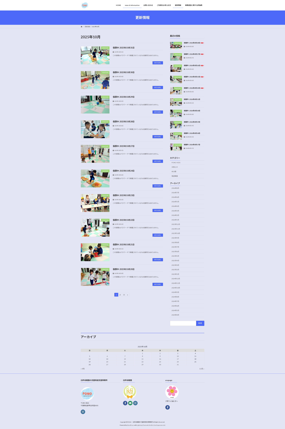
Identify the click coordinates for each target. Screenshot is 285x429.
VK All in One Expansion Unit (156, 425)
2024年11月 (176, 283)
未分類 (174, 171)
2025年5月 (175, 256)
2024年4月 (175, 315)
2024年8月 (175, 297)
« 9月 (83, 369)
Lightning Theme (142, 425)
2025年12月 (176, 224)
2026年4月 (175, 206)
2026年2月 (175, 215)
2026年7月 (175, 193)
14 (125, 359)
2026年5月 (175, 202)
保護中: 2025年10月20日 (123, 269)
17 (178, 359)
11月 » (201, 369)
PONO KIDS (176, 162)
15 (142, 359)
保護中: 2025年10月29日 (123, 97)
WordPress (130, 425)
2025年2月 (175, 270)
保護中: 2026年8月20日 (192, 110)
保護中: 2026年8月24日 (194, 88)
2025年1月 (175, 274)
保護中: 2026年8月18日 (192, 133)
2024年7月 (175, 301)
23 (160, 362)
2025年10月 (176, 233)
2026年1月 (175, 220)
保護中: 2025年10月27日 (123, 146)
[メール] (130, 403)
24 (178, 362)
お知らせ (175, 167)
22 (142, 362)
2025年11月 (176, 229)
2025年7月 (175, 247)
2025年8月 (175, 242)
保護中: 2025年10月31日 (123, 47)
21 (125, 362)
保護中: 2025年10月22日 (123, 220)
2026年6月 (175, 197)
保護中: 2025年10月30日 (123, 72)
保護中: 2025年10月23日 (123, 195)
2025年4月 (175, 260)
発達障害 (175, 176)
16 (160, 359)
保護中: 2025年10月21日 (123, 244)
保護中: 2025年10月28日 (123, 121)
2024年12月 (176, 279)
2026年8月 (175, 188)
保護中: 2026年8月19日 (192, 122)
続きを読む (157, 63)
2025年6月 (175, 251)
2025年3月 (175, 265)
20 (107, 362)
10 (178, 356)
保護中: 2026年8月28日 (194, 43)
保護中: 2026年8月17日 (192, 144)
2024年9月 (175, 292)
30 (160, 364)
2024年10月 (176, 288)
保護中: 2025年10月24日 (123, 171)
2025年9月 (175, 238)
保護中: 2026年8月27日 (194, 54)
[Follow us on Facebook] (125, 403)
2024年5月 (175, 310)
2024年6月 (175, 306)
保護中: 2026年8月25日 (194, 77)
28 (125, 364)
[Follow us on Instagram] (83, 411)
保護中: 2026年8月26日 (194, 65)
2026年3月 (175, 211)
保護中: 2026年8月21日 (192, 99)
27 (107, 364)
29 (142, 364)
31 (178, 364)
